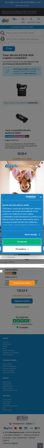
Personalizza (21, 249)
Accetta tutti (22, 242)
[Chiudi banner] (40, 197)
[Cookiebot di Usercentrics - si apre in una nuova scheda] (27, 197)
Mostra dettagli (31, 234)
